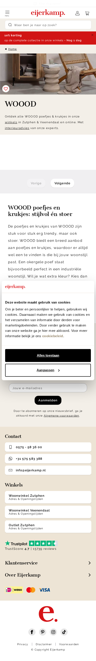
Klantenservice (21, 563)
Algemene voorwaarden (61, 415)
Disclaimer (44, 644)
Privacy (22, 644)
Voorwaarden (69, 644)
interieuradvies (17, 128)
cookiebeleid (52, 336)
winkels (11, 122)
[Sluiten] (92, 35)
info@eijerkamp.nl (31, 470)
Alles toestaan (48, 355)
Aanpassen (45, 370)
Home (12, 49)
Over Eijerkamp (22, 575)
